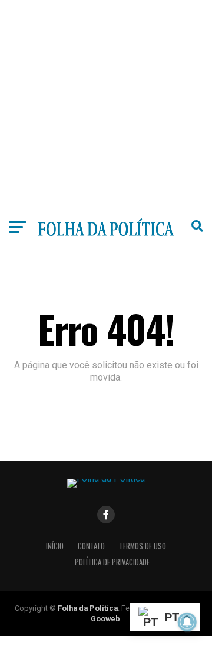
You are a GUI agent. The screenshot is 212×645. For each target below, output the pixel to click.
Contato (91, 546)
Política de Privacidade (112, 562)
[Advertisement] (106, 106)
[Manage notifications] (187, 622)
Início (55, 546)
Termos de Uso (142, 546)
